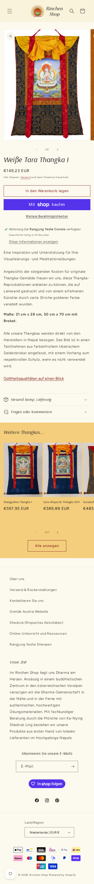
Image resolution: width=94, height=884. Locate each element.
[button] (9, 11)
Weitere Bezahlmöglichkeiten (47, 216)
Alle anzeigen (47, 546)
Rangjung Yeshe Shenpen (31, 644)
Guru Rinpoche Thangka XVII (61, 502)
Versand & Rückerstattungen (33, 590)
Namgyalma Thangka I (18, 502)
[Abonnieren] (72, 766)
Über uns (17, 579)
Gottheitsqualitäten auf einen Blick (34, 378)
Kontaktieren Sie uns (27, 601)
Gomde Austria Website (29, 612)
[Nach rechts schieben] (57, 149)
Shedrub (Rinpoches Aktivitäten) (36, 623)
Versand (25, 177)
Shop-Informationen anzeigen (33, 242)
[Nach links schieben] (36, 149)
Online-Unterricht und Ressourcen (38, 634)
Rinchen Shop (38, 875)
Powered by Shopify (62, 875)
